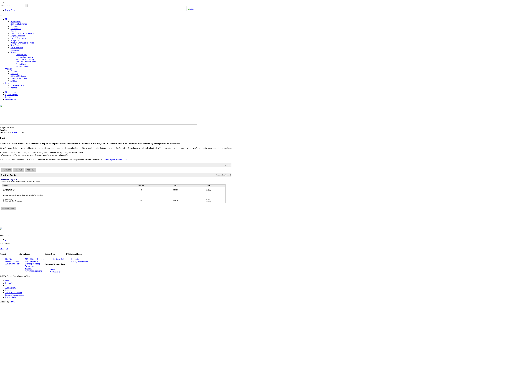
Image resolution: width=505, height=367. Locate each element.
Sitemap (8, 290)
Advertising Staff (12, 264)
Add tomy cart (208, 190)
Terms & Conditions (13, 292)
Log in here (227, 165)
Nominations (10, 92)
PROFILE (19, 170)
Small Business (17, 47)
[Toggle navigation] (1, 15)
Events (8, 97)
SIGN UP (4, 249)
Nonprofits (15, 40)
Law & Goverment (18, 38)
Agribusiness (16, 21)
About (8, 285)
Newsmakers (10, 99)
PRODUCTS (7, 170)
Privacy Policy (11, 297)
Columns (14, 26)
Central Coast (21, 54)
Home (14, 132)
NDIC (12, 302)
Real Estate (15, 45)
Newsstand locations (33, 271)
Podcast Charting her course (22, 43)
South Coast (21, 64)
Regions (14, 52)
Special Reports (11, 94)
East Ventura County (24, 57)
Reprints (14, 88)
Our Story (9, 259)
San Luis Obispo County (26, 62)
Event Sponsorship (32, 264)
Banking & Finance (19, 24)
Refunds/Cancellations (14, 295)
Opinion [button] (8, 69)
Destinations (16, 28)
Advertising (29, 266)
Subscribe (15, 10)
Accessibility (10, 288)
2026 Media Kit (31, 261)
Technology (15, 50)
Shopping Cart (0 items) (223, 175)
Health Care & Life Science (22, 33)
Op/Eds (14, 81)
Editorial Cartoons (18, 76)
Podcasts (75, 259)
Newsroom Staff (12, 261)
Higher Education (18, 36)
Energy (14, 31)
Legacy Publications (79, 261)
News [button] (7, 19)
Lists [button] (7, 83)
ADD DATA (30, 170)
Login (7, 10)
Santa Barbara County (25, 59)
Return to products (8, 208)
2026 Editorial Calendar (35, 259)
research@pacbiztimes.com (115, 159)
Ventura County (22, 66)
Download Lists (17, 85)
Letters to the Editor (19, 78)
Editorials (14, 73)
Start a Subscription (58, 259)
